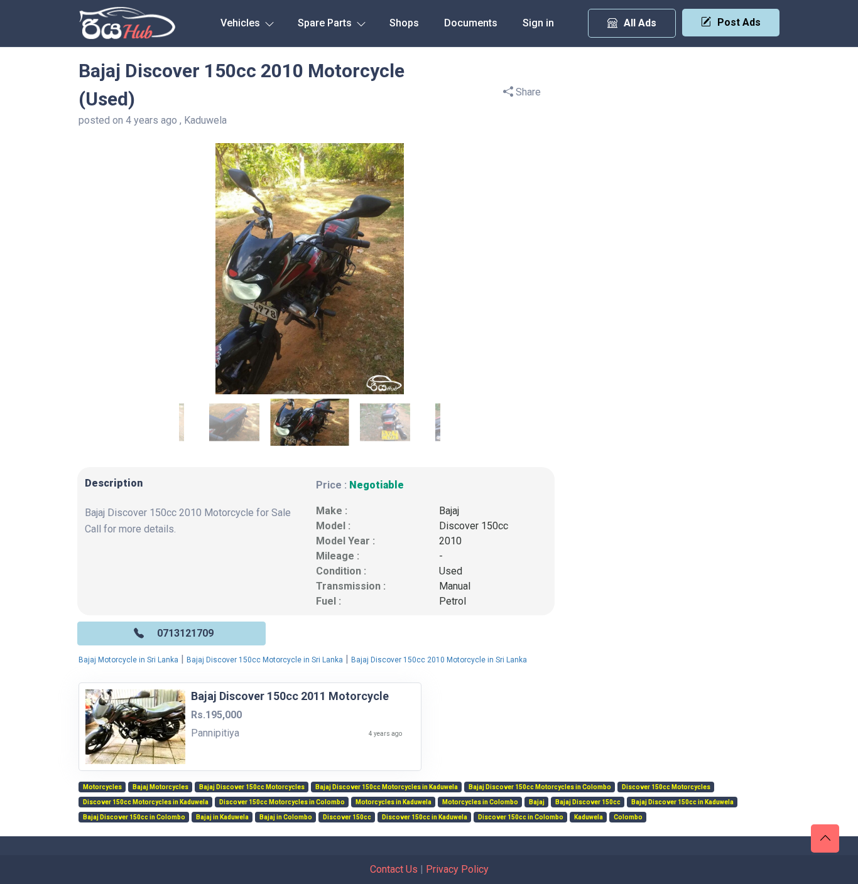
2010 (450, 541)
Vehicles (241, 23)
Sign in (538, 23)
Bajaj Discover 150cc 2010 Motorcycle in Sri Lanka (439, 659)
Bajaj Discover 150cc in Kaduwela (682, 802)
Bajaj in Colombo (285, 817)
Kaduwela (588, 817)
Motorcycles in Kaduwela (394, 802)
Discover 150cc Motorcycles (666, 787)
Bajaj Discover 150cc (588, 802)
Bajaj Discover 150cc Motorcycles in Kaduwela (386, 787)
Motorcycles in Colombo (480, 802)
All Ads (640, 23)
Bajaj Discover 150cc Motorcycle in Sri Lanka (265, 659)
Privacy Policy (457, 869)
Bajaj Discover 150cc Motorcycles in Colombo (540, 787)
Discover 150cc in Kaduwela (424, 817)
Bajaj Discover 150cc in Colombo (134, 817)
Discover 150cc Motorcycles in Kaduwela (146, 802)
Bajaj (449, 511)
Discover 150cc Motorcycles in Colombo (282, 802)
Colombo (628, 817)
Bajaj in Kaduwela (222, 817)
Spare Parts (326, 23)
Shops (404, 23)
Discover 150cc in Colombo (520, 817)
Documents (470, 23)
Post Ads (739, 22)
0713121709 (185, 633)
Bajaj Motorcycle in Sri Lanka (128, 659)
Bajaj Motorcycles (160, 787)
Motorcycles (102, 787)
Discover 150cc (473, 526)
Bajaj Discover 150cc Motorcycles (252, 787)
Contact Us (394, 869)
